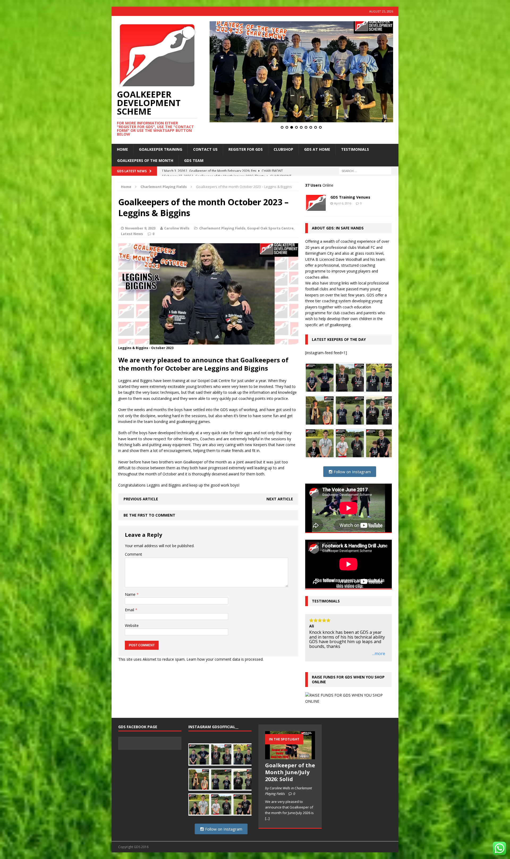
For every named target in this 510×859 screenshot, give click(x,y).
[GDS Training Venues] (315, 207)
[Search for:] (365, 170)
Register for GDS (245, 149)
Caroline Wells (176, 228)
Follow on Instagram (352, 471)
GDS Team (193, 160)
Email (130, 609)
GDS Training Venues (350, 197)
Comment (133, 554)
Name (131, 594)
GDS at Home (317, 149)
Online (319, 185)
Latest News (132, 233)
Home (122, 149)
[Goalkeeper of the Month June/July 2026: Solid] (290, 765)
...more (378, 663)
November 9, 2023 (140, 228)
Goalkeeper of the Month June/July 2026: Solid (290, 781)
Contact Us (205, 149)
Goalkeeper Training (160, 149)
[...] (267, 827)
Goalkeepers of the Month (145, 160)
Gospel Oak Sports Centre (270, 228)
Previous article (141, 498)
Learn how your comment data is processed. (225, 659)
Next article (279, 498)
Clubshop (283, 149)
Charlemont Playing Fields (222, 228)
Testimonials (355, 149)
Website (132, 625)
